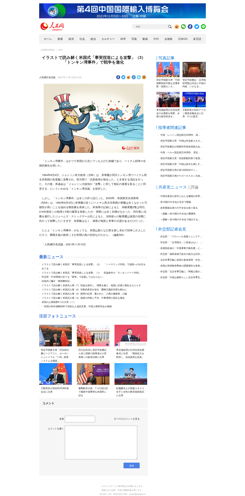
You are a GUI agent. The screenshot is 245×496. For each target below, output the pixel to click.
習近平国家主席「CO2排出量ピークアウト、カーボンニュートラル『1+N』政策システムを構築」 (55, 355)
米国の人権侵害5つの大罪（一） (59, 302)
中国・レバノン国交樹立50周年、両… (180, 134)
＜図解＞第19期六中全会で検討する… (180, 219)
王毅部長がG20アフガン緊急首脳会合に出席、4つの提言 (194, 113)
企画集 (168, 39)
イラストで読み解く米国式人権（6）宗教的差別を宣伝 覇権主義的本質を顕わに (84, 289)
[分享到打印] (139, 77)
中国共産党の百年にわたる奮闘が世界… (181, 196)
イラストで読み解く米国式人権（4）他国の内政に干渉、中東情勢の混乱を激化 (83, 297)
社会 (82, 39)
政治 (93, 39)
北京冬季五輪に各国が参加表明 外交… (181, 259)
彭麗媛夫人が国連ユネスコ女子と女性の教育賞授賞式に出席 (130, 391)
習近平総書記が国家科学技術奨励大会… (181, 146)
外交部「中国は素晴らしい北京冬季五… (181, 277)
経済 (71, 39)
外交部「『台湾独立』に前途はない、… (181, 242)
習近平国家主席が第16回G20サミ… (179, 169)
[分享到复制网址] (134, 77)
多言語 (197, 39)
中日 (156, 39)
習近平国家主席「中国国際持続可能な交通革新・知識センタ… (168, 83)
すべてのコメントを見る (127, 418)
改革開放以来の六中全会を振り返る (179, 207)
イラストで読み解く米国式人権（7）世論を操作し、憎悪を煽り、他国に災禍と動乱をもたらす (91, 285)
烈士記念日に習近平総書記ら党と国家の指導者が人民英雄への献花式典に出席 (92, 353)
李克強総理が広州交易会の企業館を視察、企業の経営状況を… (168, 113)
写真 (134, 39)
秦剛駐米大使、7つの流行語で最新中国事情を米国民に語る (93, 391)
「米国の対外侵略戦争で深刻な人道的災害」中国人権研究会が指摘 (77, 306)
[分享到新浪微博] (128, 77)
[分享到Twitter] (123, 77)
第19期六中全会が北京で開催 (175, 201)
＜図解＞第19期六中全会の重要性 (178, 213)
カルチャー (108, 39)
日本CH (183, 39)
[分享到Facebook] (118, 77)
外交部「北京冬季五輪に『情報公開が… (181, 271)
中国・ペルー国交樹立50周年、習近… (180, 152)
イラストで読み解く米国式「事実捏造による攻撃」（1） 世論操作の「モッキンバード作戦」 (91, 272)
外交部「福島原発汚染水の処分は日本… (181, 254)
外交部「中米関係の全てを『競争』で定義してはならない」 (73, 276)
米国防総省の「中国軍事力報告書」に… (181, 248)
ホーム (48, 39)
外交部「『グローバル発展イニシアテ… (181, 236)
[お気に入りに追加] (144, 77)
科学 (123, 39)
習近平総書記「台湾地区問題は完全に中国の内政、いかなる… (194, 83)
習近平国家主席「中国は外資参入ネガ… (181, 140)
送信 (131, 465)
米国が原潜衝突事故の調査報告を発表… (181, 265)
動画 (145, 39)
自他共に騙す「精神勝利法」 (57, 281)
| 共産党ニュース (171, 187)
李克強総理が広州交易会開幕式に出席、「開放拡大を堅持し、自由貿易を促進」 (130, 353)
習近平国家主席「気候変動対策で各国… (181, 158)
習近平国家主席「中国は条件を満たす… (181, 164)
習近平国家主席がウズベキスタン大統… (181, 175)
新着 (60, 39)
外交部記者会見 (172, 229)
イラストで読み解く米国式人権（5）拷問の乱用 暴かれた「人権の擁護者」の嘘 (84, 293)
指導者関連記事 (172, 127)
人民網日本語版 (47, 49)
